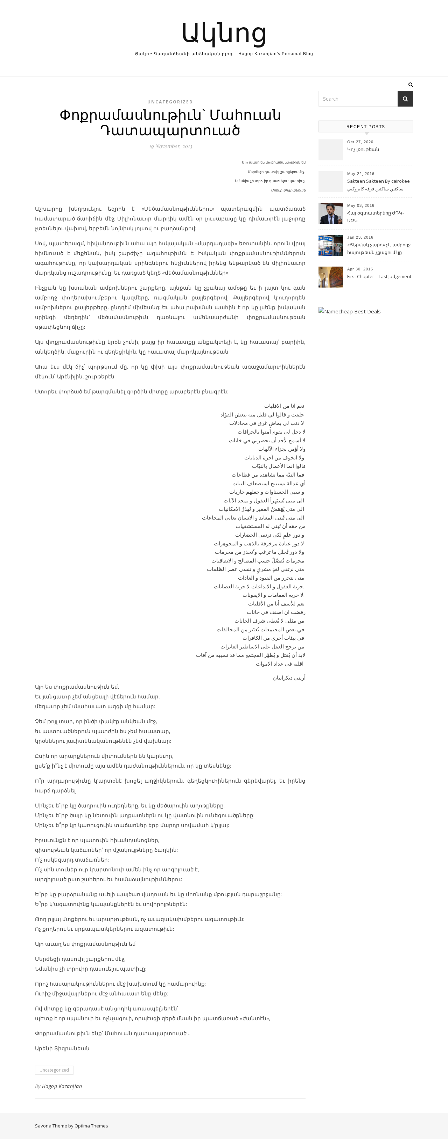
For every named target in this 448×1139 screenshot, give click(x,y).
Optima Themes (91, 1126)
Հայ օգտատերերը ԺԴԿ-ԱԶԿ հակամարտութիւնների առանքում (375, 217)
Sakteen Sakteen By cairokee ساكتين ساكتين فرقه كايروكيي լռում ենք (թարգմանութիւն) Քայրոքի (379, 185)
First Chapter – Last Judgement (379, 276)
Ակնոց (224, 31)
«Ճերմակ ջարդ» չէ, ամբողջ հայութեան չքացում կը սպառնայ (379, 249)
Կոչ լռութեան (363, 149)
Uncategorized (170, 102)
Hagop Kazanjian (62, 1086)
